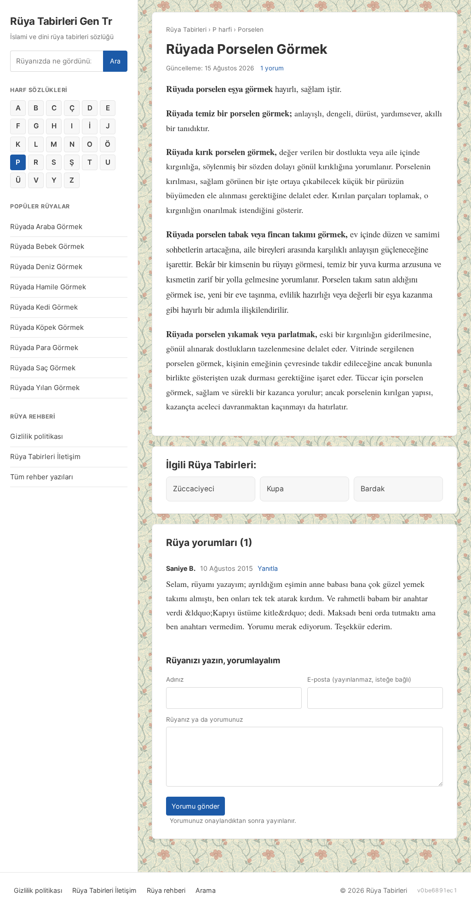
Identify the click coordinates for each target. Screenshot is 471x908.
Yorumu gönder (195, 806)
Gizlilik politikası (36, 436)
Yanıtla (268, 568)
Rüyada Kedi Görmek (44, 307)
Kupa (275, 488)
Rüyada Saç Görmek (42, 367)
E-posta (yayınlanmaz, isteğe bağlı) (359, 679)
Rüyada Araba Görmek (46, 226)
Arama (205, 890)
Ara (115, 61)
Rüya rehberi (166, 890)
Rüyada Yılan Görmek (45, 387)
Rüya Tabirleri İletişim (45, 456)
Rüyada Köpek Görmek (47, 327)
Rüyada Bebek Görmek (47, 246)
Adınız (175, 679)
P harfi (222, 29)
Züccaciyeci (193, 488)
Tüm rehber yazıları (41, 476)
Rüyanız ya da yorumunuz (204, 719)
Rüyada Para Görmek (44, 347)
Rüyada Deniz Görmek (46, 266)
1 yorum (272, 68)
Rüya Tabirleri (186, 29)
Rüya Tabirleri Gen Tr (61, 21)
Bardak (373, 488)
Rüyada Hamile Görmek (48, 286)
